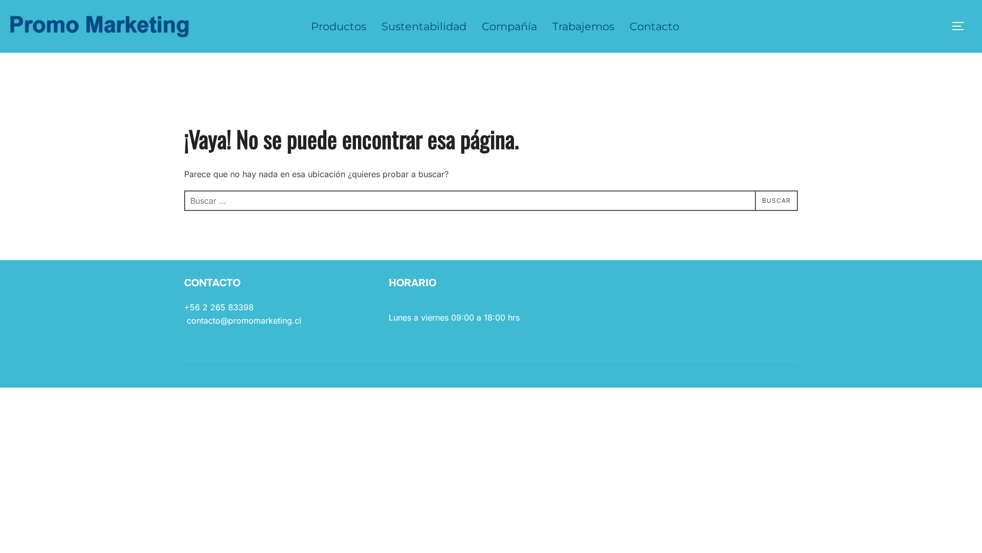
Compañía (509, 26)
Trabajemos (583, 26)
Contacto (654, 26)
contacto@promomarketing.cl (244, 320)
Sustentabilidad (424, 26)
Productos (338, 26)
